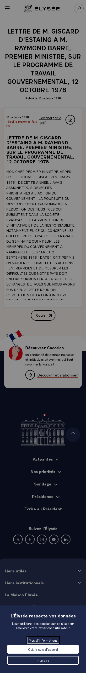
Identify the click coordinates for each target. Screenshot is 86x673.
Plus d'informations (43, 640)
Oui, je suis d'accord (43, 649)
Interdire (43, 660)
